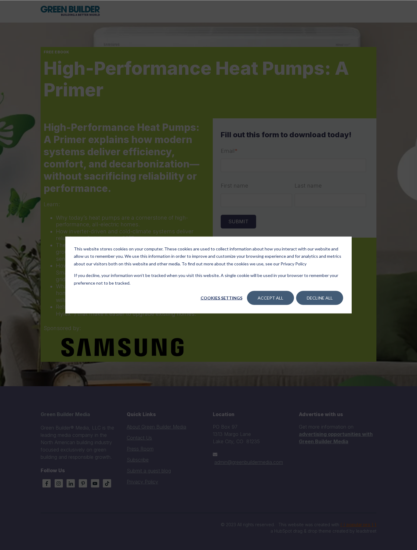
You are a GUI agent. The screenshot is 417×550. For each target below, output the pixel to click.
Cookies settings (221, 297)
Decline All (320, 297)
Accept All (270, 297)
